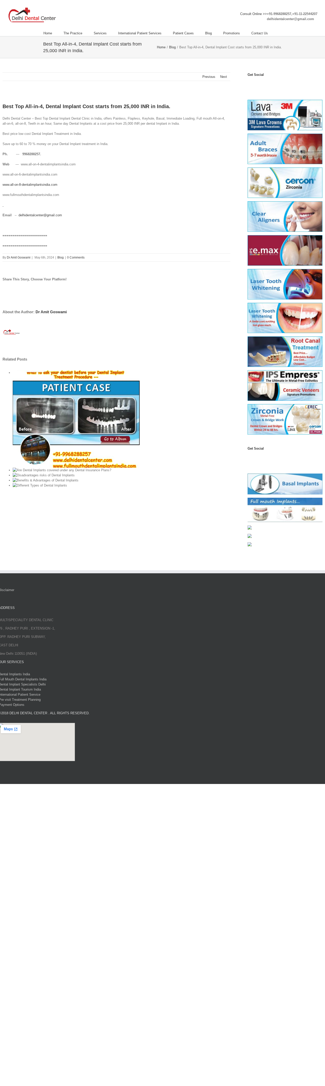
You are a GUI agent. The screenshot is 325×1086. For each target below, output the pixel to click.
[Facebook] (250, 85)
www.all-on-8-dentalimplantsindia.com (30, 185)
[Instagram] (266, 85)
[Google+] (277, 458)
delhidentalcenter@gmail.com (40, 215)
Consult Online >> (253, 14)
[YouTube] (261, 85)
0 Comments (76, 257)
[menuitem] (53, 33)
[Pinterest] (272, 85)
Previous (208, 77)
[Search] (280, 33)
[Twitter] (255, 85)
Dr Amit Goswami (18, 257)
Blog (60, 257)
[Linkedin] (277, 85)
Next (223, 77)
